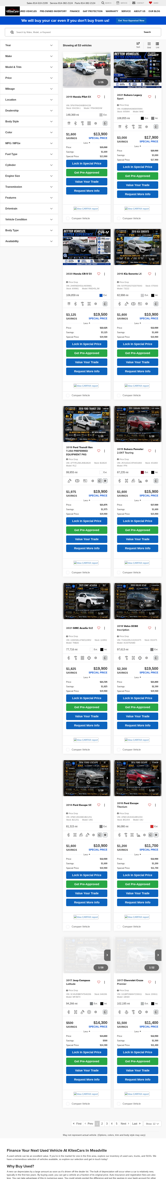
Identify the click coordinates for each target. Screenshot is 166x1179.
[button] (107, 70)
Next (124, 1123)
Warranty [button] (112, 11)
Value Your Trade (87, 181)
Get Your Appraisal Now (131, 20)
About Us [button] (139, 11)
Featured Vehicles (25, 11)
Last (135, 1123)
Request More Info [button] (87, 190)
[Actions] (104, 97)
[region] (86, 152)
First (77, 1123)
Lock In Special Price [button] (86, 163)
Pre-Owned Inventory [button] (53, 11)
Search (147, 32)
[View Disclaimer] (96, 123)
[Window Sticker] (105, 481)
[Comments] (105, 123)
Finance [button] (75, 11)
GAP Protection (92, 11)
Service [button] (126, 11)
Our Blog (154, 11)
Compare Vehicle (81, 218)
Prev (89, 1123)
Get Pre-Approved (86, 172)
